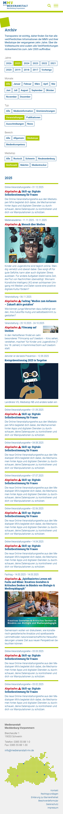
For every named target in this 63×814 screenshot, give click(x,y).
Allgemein (18, 138)
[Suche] (50, 6)
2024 (26, 63)
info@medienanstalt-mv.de (19, 750)
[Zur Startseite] (15, 6)
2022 (44, 63)
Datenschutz (52, 804)
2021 (53, 63)
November (11, 96)
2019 (17, 69)
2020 (9, 69)
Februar (27, 84)
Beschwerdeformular (48, 800)
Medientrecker (39, 165)
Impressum (53, 807)
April (45, 84)
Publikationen (33, 117)
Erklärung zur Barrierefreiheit (44, 797)
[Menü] (56, 5)
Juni (8, 90)
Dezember (25, 96)
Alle (8, 84)
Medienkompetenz (15, 144)
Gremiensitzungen (45, 111)
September (37, 90)
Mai (53, 84)
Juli (15, 90)
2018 (26, 69)
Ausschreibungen (15, 123)
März (37, 84)
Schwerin (30, 158)
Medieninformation (23, 111)
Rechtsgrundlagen (49, 794)
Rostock (17, 158)
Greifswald (11, 165)
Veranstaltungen (14, 117)
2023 (35, 63)
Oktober (50, 90)
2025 (17, 63)
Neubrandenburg (46, 158)
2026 (9, 63)
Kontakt (54, 790)
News (30, 123)
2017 (35, 69)
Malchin (24, 165)
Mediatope (32, 138)
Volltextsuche (12, 45)
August (24, 90)
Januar (16, 84)
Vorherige (47, 69)
